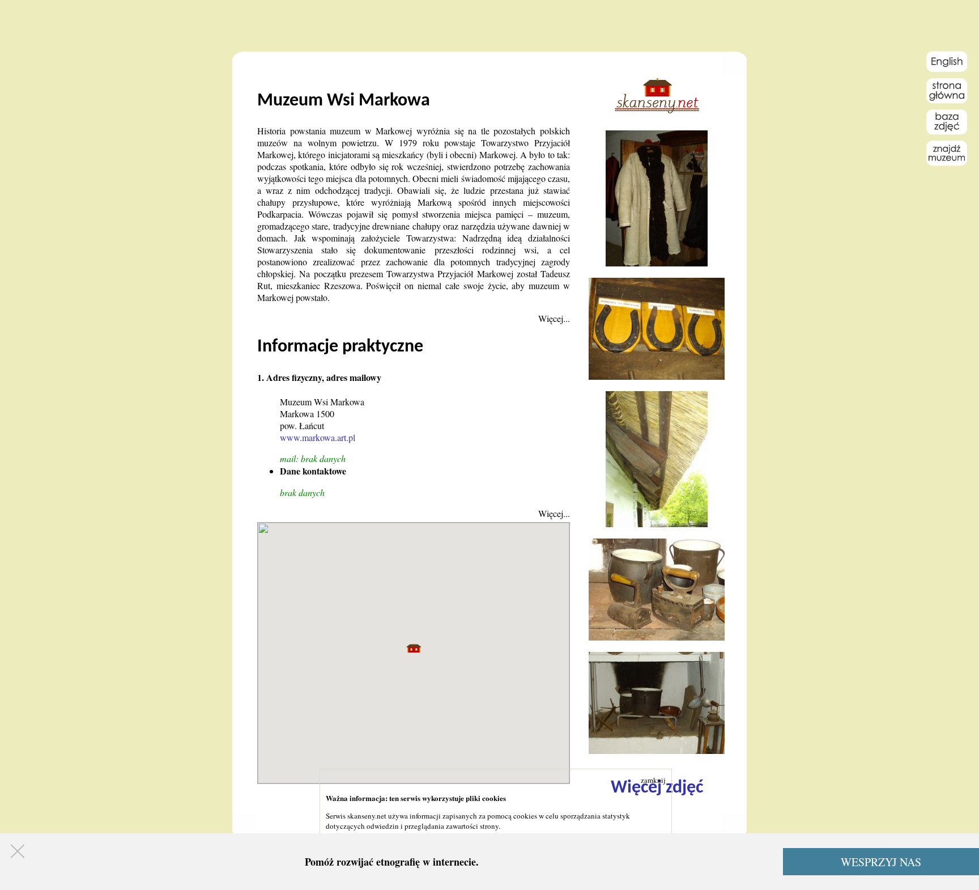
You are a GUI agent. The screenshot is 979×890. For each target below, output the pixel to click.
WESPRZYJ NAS (881, 862)
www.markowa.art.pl (317, 437)
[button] (413, 648)
